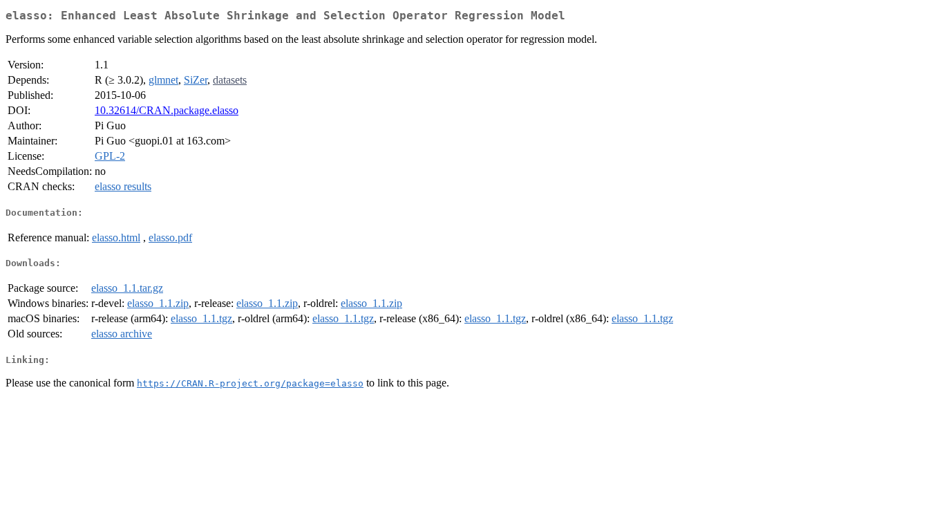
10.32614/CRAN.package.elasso (166, 110)
